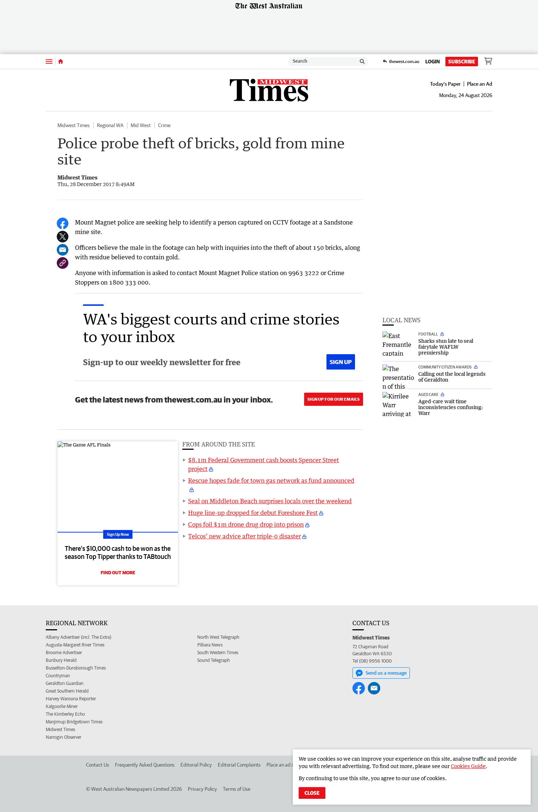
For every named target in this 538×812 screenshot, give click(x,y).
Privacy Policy (202, 789)
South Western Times (217, 652)
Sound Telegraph (213, 660)
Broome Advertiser (64, 652)
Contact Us (97, 765)
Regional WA (110, 125)
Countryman (58, 675)
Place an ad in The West (291, 765)
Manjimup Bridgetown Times (74, 721)
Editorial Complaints (239, 765)
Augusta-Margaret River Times (75, 645)
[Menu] (49, 61)
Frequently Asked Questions (145, 765)
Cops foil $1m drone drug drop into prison (246, 524)
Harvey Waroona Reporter (71, 698)
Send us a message (386, 673)
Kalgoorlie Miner (62, 706)
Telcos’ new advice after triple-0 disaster (244, 536)
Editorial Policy (196, 765)
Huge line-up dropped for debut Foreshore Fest (253, 512)
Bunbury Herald (61, 660)
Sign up (341, 362)
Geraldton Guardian (64, 683)
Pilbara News (210, 645)
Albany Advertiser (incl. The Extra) (78, 637)
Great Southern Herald (67, 691)
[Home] (60, 61)
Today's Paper (445, 83)
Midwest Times (73, 125)
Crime (164, 125)
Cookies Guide (468, 766)
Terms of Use (236, 789)
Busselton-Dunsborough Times (76, 668)
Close (312, 793)
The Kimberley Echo (65, 714)
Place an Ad (479, 83)
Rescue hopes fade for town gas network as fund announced (271, 480)
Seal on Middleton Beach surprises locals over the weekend (270, 501)
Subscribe (461, 61)
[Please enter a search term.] (362, 61)
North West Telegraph (218, 637)
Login (432, 61)
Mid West (141, 125)
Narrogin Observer (63, 737)
